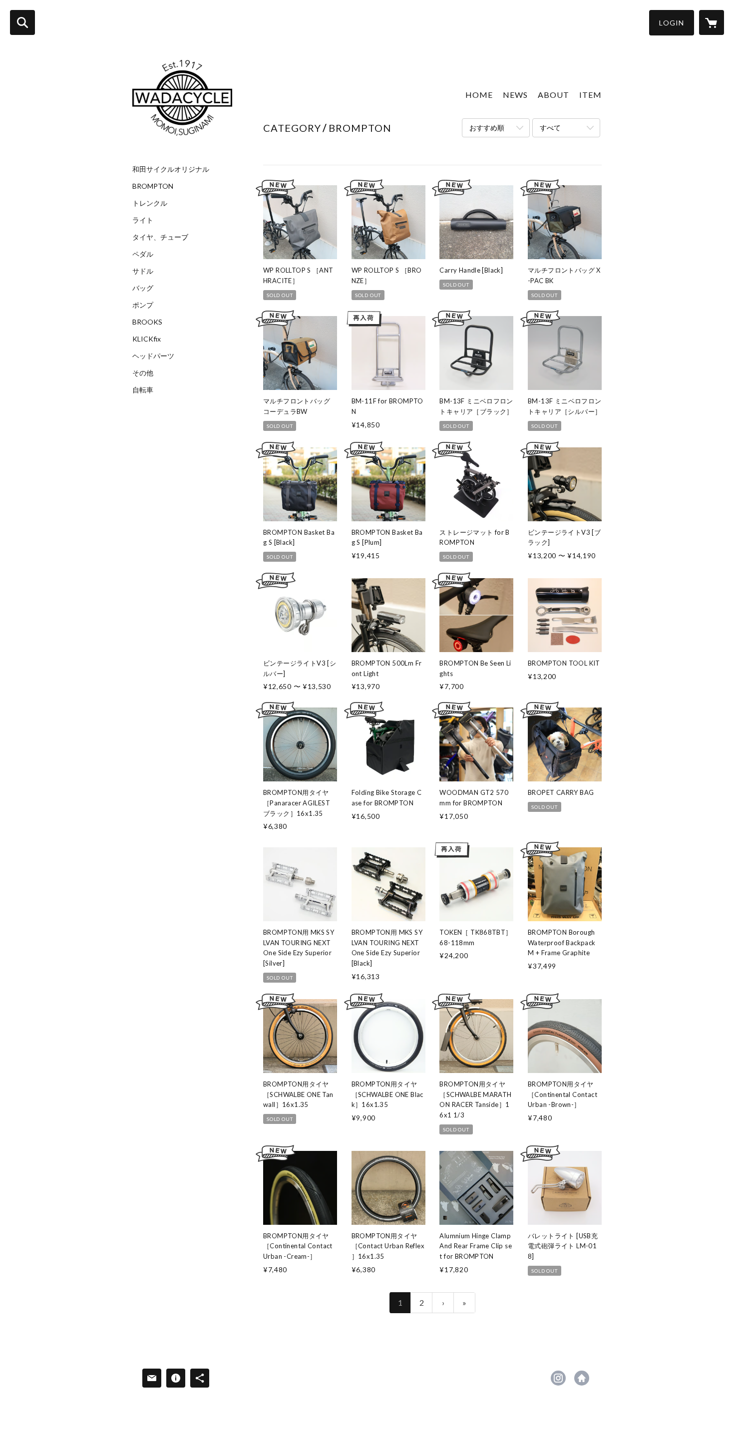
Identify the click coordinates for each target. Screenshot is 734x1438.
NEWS (515, 94)
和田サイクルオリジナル (170, 169)
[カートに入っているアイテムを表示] (711, 22)
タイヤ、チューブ (160, 237)
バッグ (142, 288)
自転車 (142, 389)
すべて (550, 127)
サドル (142, 271)
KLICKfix (146, 339)
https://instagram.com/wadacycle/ (558, 1378)
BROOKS (147, 322)
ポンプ (142, 305)
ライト (142, 220)
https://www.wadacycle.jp (581, 1378)
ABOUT (553, 94)
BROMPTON (152, 186)
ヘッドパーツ (153, 356)
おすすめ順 (486, 127)
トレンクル (149, 203)
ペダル (142, 254)
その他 (142, 372)
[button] (671, 22)
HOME (479, 94)
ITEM (590, 94)
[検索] (22, 22)
